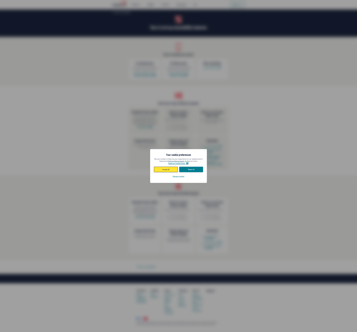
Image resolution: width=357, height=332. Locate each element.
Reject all (191, 169)
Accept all (165, 169)
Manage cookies (178, 176)
